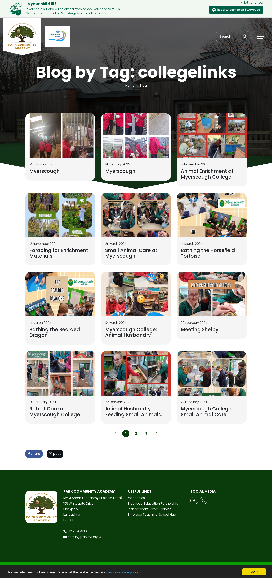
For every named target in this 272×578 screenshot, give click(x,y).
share (35, 453)
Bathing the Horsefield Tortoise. (208, 253)
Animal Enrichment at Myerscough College (207, 174)
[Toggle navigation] (261, 36)
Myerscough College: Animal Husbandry (131, 332)
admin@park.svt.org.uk (84, 537)
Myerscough (44, 171)
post (56, 453)
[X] (203, 500)
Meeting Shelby (199, 329)
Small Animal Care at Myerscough (131, 253)
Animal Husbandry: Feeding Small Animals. (133, 411)
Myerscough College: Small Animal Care (206, 411)
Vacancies (136, 498)
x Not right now (252, 2)
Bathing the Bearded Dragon (54, 332)
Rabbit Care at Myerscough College (54, 411)
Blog (143, 85)
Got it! (254, 571)
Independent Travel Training (150, 509)
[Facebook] (194, 500)
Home (130, 85)
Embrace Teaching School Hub (152, 514)
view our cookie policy (122, 571)
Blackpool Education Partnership (153, 503)
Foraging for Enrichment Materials (58, 253)
